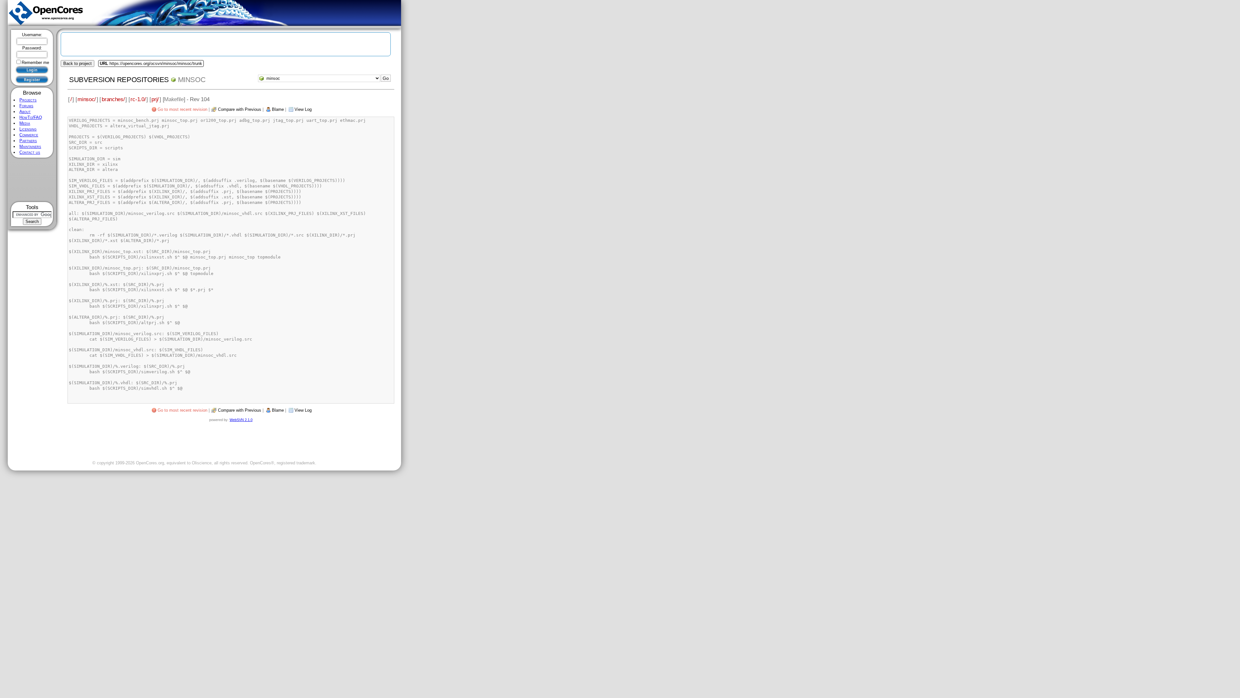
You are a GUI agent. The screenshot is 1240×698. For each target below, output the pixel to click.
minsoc (192, 80)
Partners (28, 140)
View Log (303, 109)
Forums (26, 105)
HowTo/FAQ (30, 117)
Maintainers (30, 146)
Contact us (29, 152)
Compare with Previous (239, 109)
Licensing (27, 129)
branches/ (113, 99)
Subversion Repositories (119, 80)
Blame (278, 109)
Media (24, 123)
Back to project (77, 63)
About (25, 111)
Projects (27, 100)
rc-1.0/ (138, 99)
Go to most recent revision (182, 109)
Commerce (28, 134)
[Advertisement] (32, 180)
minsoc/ (87, 99)
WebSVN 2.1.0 (241, 420)
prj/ (155, 99)
